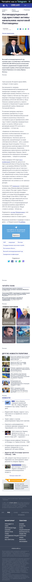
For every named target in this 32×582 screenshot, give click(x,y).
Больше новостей (15, 475)
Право (21, 537)
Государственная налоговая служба (13, 245)
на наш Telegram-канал (18, 212)
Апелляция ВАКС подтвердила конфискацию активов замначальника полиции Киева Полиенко (16, 294)
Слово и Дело (4, 10)
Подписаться (16, 235)
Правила (21, 515)
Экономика (23, 541)
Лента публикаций (15, 10)
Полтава (20, 242)
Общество (22, 533)
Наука (21, 528)
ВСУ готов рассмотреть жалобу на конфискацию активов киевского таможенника (12, 299)
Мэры (7, 537)
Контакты (25, 512)
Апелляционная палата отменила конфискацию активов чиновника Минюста (15, 290)
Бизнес (21, 524)
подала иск (15, 186)
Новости (6, 398)
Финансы (22, 539)
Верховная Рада (10, 528)
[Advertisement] (16, 77)
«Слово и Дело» (13, 502)
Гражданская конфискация (11, 254)
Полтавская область (9, 248)
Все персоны (9, 539)
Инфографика (16, 480)
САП (4, 242)
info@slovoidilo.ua (16, 548)
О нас (16, 512)
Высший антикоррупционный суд (13, 251)
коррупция (12, 242)
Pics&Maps (22, 222)
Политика (27, 10)
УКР (25, 5)
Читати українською (8, 33)
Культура (22, 526)
